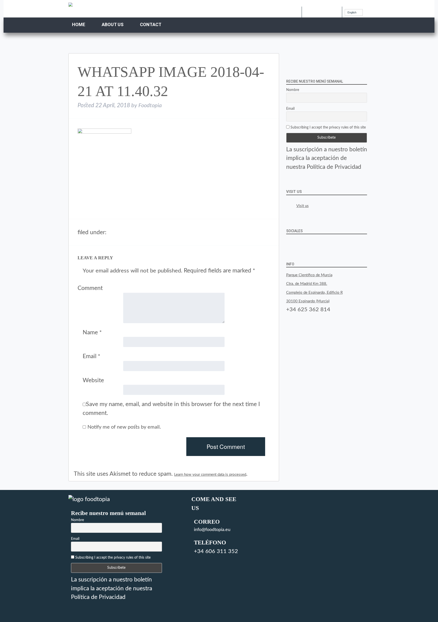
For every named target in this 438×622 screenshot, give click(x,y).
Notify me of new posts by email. (124, 427)
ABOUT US (112, 24)
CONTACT (150, 24)
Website (93, 380)
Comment (90, 288)
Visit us (294, 191)
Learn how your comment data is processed (210, 475)
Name (92, 332)
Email (91, 356)
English (352, 12)
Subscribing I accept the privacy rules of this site (327, 127)
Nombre (292, 90)
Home (78, 24)
